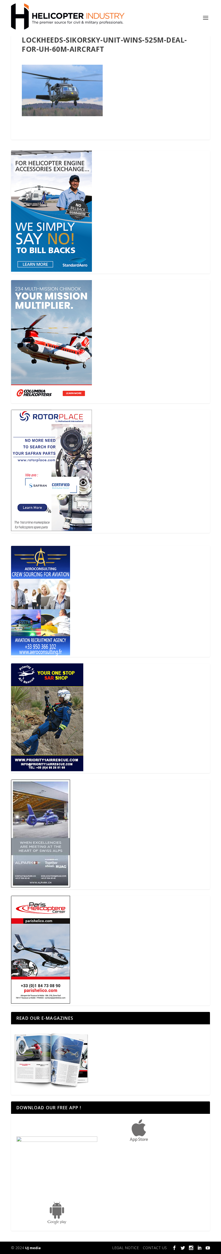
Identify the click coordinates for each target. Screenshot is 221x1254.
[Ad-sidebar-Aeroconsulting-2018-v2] (40, 653)
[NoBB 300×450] (51, 270)
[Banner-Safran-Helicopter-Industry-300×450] (51, 529)
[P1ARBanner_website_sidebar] (47, 769)
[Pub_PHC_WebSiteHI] (40, 1002)
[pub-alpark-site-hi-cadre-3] (40, 885)
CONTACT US (155, 1247)
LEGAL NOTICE (125, 1247)
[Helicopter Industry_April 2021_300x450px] (51, 399)
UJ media (33, 1247)
